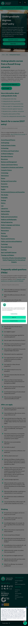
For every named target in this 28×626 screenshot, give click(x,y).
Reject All (14, 317)
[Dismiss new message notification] (26, 607)
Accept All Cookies (14, 320)
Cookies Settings (14, 313)
